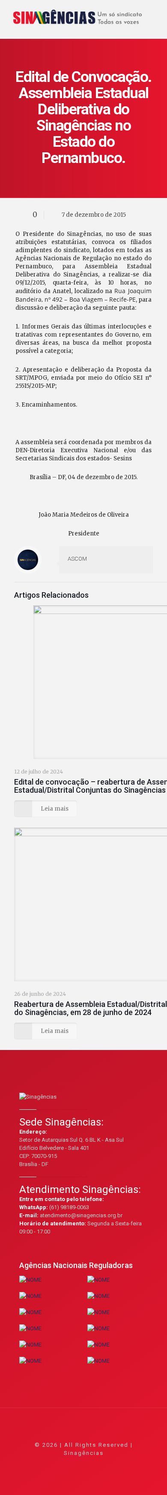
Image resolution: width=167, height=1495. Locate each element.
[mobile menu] (155, 13)
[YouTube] (83, 1465)
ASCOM (77, 559)
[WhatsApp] (49, 1465)
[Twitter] (72, 1465)
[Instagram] (106, 1465)
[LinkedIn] (95, 1465)
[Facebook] (60, 1465)
